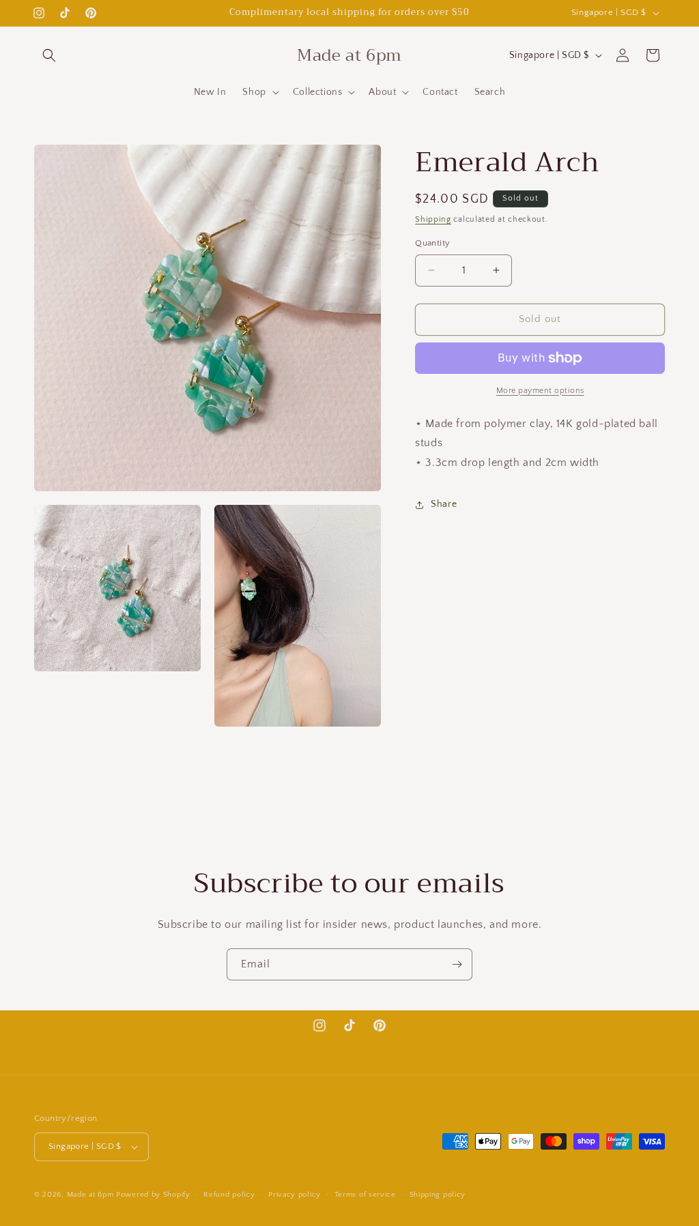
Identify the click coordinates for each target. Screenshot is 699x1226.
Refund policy (229, 1195)
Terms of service (365, 1195)
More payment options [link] (540, 390)
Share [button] (444, 504)
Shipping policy (438, 1195)
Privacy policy (294, 1195)
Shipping (433, 219)
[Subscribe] (457, 964)
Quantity (432, 243)
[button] (49, 55)
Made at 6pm (90, 1195)
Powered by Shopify (153, 1195)
